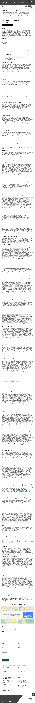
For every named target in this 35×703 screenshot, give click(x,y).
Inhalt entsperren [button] (28, 612)
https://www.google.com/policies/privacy (24, 445)
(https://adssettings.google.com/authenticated (10, 380)
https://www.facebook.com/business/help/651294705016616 (12, 479)
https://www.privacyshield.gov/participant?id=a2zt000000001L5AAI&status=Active (16, 391)
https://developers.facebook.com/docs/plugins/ (19, 567)
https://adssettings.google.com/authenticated (9, 530)
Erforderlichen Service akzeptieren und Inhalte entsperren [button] (28, 616)
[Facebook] (6, 2)
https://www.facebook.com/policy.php (8, 477)
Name (3, 631)
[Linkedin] (6, 690)
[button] (10, 2)
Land (3, 647)
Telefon (19, 647)
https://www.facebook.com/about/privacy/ (9, 590)
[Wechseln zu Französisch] (29, 3)
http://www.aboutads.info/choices (16, 490)
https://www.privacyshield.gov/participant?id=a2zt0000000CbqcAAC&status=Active (16, 258)
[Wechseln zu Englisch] (31, 1)
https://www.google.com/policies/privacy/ (9, 529)
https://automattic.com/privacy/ (22, 260)
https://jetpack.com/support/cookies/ (8, 344)
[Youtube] (8, 2)
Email (19, 643)
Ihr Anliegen (4, 635)
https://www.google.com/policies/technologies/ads (16, 444)
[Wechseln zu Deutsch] (29, 1)
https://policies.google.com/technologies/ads (10, 378)
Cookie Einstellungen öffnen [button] (7, 25)
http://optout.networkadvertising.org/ (17, 489)
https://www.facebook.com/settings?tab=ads (9, 485)
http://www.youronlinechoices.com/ (8, 184)
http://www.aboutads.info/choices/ (16, 183)
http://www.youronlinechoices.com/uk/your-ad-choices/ (15, 491)
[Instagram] (8, 690)
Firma (3, 643)
